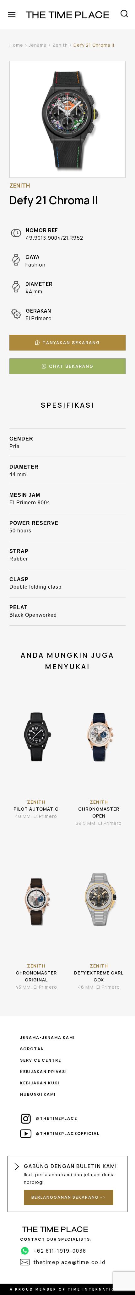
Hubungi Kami (38, 1094)
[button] (67, 343)
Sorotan (32, 1049)
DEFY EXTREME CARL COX (98, 976)
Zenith (60, 45)
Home (16, 45)
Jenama (38, 45)
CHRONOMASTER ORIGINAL (36, 976)
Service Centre (40, 1060)
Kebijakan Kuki (39, 1083)
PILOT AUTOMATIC (36, 809)
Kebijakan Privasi (43, 1071)
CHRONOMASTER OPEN (98, 812)
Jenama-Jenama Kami (47, 1037)
